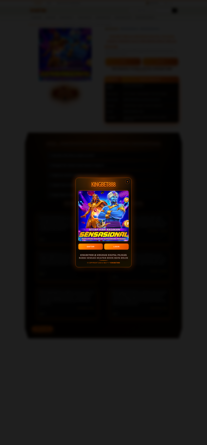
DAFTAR (90, 247)
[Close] (127, 182)
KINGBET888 (115, 263)
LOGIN (116, 247)
